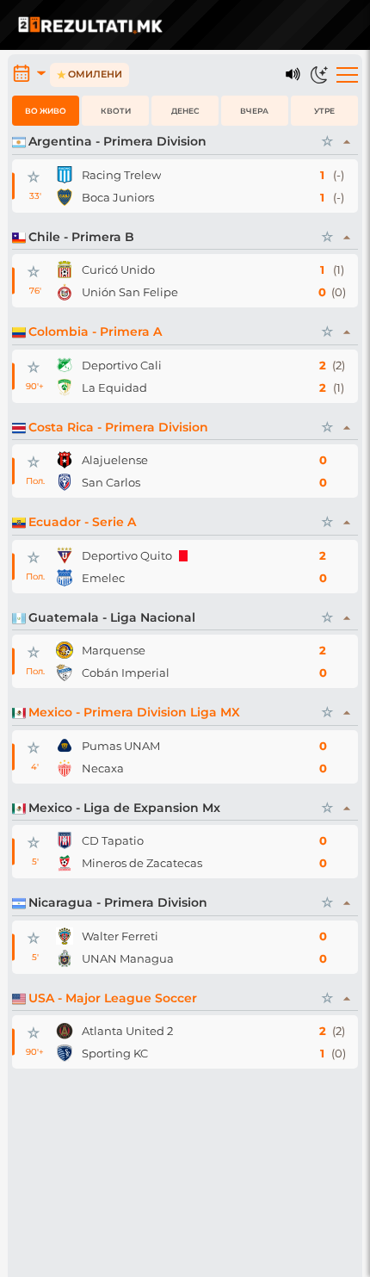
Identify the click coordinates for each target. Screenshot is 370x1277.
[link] (64, 174)
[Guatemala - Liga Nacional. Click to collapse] (347, 618)
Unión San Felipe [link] (130, 292)
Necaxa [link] (103, 768)
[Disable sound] (293, 75)
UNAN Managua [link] (128, 958)
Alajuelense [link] (115, 460)
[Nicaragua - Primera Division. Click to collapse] (347, 903)
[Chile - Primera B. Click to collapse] (347, 237)
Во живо (45, 110)
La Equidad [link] (114, 387)
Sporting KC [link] (115, 1053)
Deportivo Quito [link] (127, 555)
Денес (185, 110)
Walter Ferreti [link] (120, 936)
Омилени (89, 74)
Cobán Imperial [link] (126, 672)
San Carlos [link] (111, 482)
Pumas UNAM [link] (121, 746)
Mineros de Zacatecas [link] (142, 863)
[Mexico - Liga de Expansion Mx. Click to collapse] (347, 808)
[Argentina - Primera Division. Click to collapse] (347, 142)
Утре (324, 110)
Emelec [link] (103, 578)
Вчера (254, 110)
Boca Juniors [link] (118, 197)
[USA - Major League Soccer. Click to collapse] (347, 998)
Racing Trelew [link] (121, 175)
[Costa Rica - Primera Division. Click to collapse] (347, 427)
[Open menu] (347, 75)
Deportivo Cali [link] (122, 365)
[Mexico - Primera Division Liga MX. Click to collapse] (347, 713)
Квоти (116, 110)
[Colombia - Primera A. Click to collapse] (347, 332)
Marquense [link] (113, 650)
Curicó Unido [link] (118, 269)
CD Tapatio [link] (113, 840)
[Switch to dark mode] (319, 75)
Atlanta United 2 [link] (127, 1031)
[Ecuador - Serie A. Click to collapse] (347, 522)
